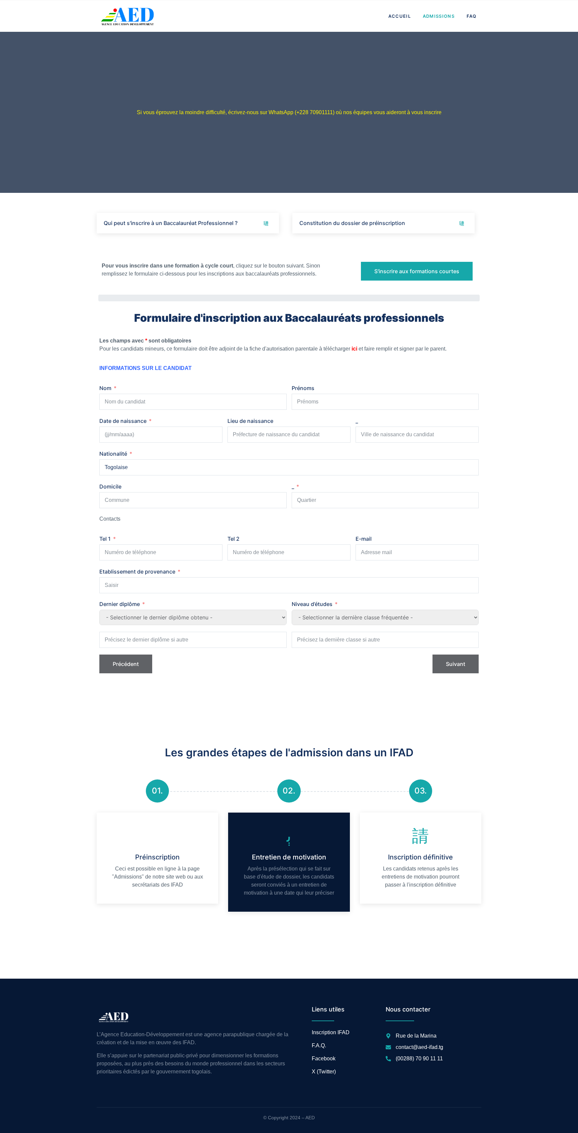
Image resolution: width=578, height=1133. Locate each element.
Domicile (110, 486)
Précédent (126, 664)
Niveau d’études (312, 604)
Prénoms (303, 388)
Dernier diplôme (119, 604)
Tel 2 (233, 538)
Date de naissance (123, 421)
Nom (105, 388)
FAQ (472, 16)
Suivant (455, 664)
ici (354, 349)
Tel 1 (105, 538)
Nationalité (113, 453)
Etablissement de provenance (137, 571)
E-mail (364, 538)
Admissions (439, 16)
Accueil (399, 16)
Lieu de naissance (250, 421)
